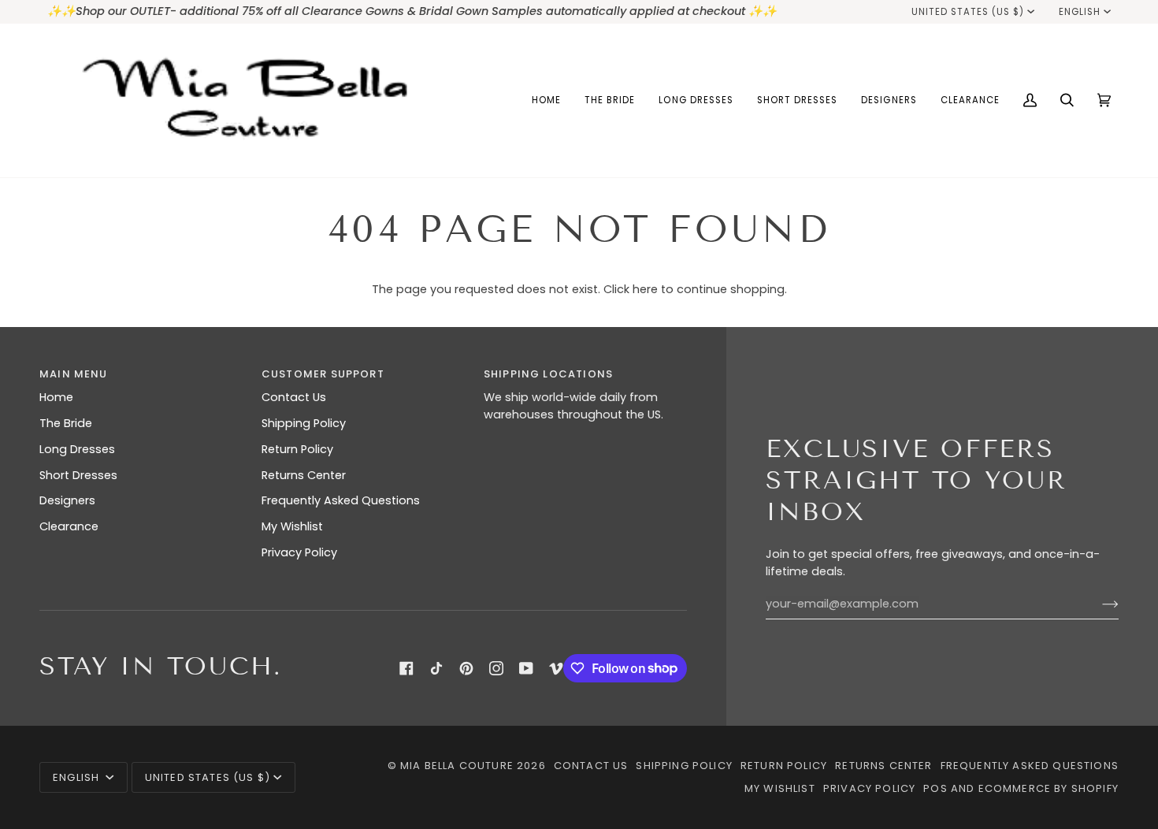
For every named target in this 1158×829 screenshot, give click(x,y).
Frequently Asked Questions (341, 500)
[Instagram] (496, 668)
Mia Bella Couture (457, 765)
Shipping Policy (304, 423)
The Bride (65, 423)
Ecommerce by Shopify (1048, 788)
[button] (610, 100)
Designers (67, 500)
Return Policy (297, 449)
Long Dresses (77, 449)
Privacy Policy (299, 552)
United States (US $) (968, 12)
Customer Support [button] (323, 373)
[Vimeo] (556, 668)
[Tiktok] (436, 668)
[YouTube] (526, 668)
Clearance (68, 526)
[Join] (1098, 604)
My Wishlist (292, 526)
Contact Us (294, 397)
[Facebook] (406, 668)
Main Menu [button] (73, 373)
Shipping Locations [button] (548, 373)
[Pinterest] (466, 668)
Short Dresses (78, 475)
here (645, 289)
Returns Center (304, 475)
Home (56, 397)
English (1079, 12)
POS (935, 788)
